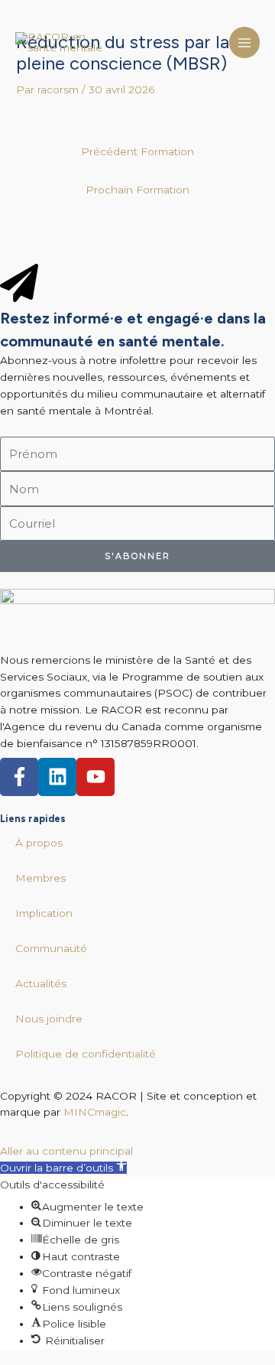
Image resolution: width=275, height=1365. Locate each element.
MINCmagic (94, 1112)
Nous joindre (48, 1018)
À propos (39, 843)
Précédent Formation (137, 151)
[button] (63, 1168)
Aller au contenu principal (66, 1151)
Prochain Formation (137, 190)
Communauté (51, 948)
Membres (40, 878)
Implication (44, 913)
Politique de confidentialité (85, 1054)
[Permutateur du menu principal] (244, 42)
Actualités (40, 983)
